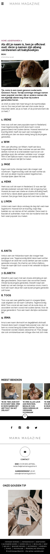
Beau (3, 54)
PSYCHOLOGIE (18, 548)
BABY (46, 544)
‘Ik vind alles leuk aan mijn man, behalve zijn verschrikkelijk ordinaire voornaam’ (31, 407)
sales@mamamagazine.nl (25, 473)
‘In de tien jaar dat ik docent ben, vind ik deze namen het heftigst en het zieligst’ (10, 406)
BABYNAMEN (14, 41)
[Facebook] (11, 427)
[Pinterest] (28, 427)
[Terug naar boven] (25, 416)
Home (4, 41)
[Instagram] (20, 427)
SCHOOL (8, 548)
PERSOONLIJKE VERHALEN (35, 548)
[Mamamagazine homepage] (25, 6)
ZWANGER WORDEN (12, 542)
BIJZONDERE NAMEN (10, 544)
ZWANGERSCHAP (28, 542)
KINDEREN (43, 546)
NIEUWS (6, 546)
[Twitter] (36, 427)
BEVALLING (37, 544)
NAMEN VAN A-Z (25, 544)
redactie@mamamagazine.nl (25, 466)
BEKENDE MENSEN (18, 546)
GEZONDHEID (32, 546)
